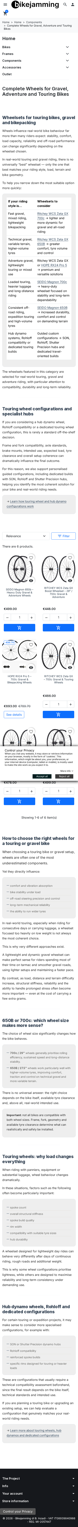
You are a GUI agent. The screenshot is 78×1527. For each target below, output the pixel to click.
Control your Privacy (18, 1511)
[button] (65, 4)
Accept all (42, 776)
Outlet (7, 74)
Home (8, 38)
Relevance (26, 536)
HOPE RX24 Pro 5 (54, 265)
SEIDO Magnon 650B (52, 308)
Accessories (11, 67)
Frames (7, 54)
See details (14, 714)
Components (11, 60)
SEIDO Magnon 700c (52, 282)
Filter (63, 536)
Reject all (64, 776)
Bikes (6, 47)
